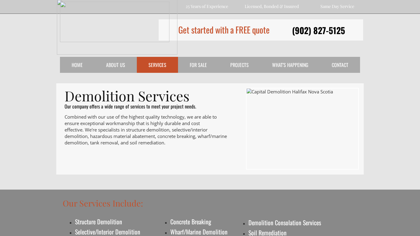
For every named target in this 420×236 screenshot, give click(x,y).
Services (157, 65)
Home (77, 65)
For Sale (198, 65)
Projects (239, 65)
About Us (115, 65)
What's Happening (290, 65)
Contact (340, 65)
